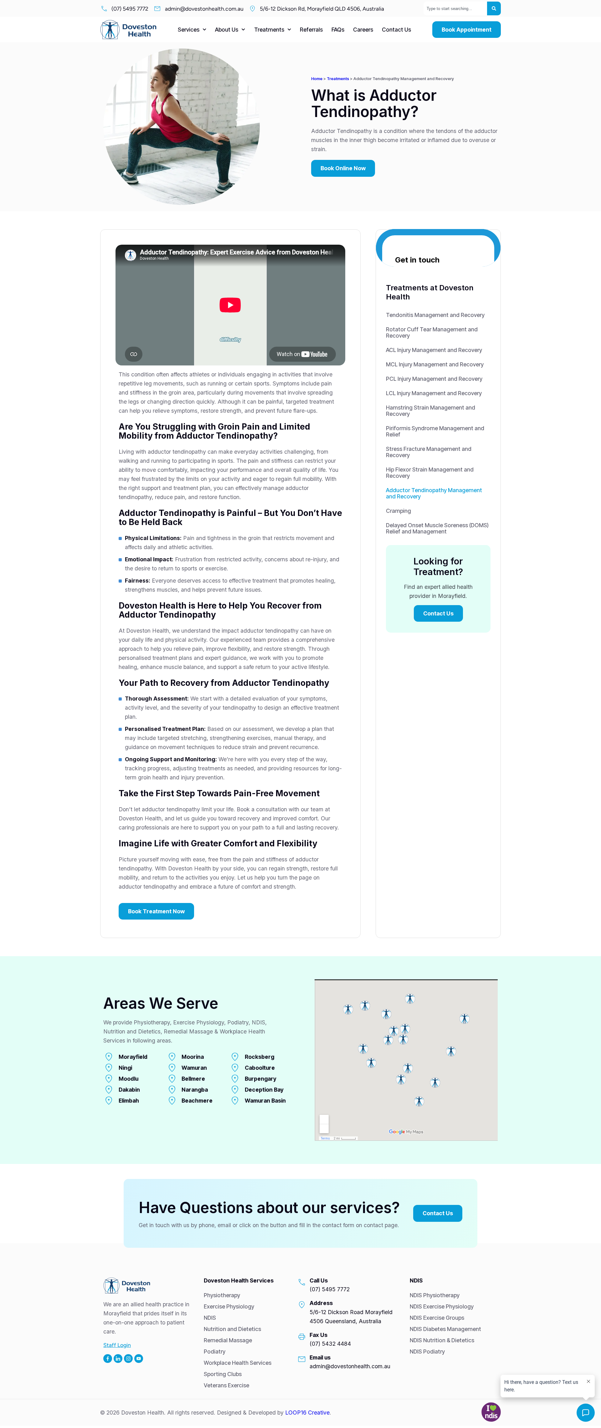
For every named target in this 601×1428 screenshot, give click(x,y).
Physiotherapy (222, 1295)
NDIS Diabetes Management (445, 1329)
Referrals (311, 29)
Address (321, 1303)
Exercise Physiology (229, 1306)
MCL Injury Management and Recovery (435, 364)
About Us (226, 29)
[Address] (301, 1304)
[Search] (494, 8)
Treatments (269, 29)
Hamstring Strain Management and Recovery (430, 410)
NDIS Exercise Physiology (442, 1306)
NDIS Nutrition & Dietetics (442, 1340)
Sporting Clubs (223, 1374)
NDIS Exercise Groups (437, 1317)
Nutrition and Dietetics (232, 1329)
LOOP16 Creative (307, 1412)
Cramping (398, 510)
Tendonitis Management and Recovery (435, 315)
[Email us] (301, 1359)
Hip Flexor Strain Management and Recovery (430, 472)
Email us (320, 1357)
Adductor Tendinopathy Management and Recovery (434, 493)
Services (188, 29)
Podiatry (214, 1351)
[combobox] (455, 8)
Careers (363, 29)
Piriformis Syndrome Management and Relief (435, 431)
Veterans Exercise (226, 1385)
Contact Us (396, 29)
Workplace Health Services (237, 1362)
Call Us (319, 1280)
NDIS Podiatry (427, 1351)
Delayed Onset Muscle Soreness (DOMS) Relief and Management (437, 528)
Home (316, 78)
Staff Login (117, 1345)
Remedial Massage (228, 1340)
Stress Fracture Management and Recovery (428, 452)
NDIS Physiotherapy (435, 1295)
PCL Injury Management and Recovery (434, 378)
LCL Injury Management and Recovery (434, 393)
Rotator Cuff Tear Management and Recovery (432, 332)
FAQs (337, 29)
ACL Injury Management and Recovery (434, 350)
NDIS (210, 1317)
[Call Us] (301, 1282)
